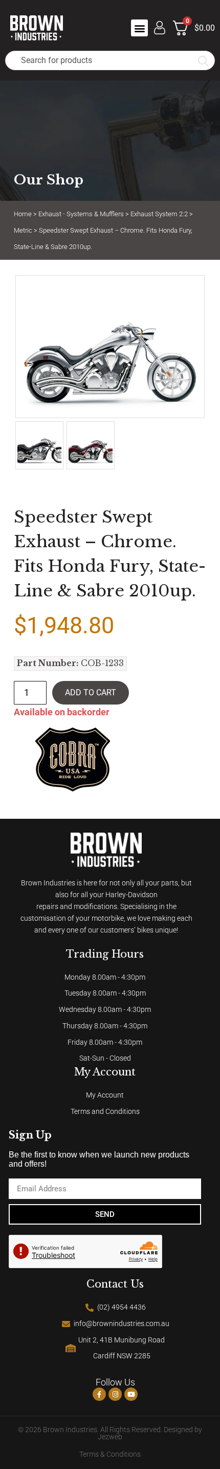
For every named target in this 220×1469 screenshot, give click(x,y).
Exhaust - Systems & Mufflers (81, 214)
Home (23, 214)
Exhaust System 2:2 (159, 214)
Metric (23, 230)
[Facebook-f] (99, 1394)
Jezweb (110, 1437)
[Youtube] (131, 1394)
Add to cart (90, 692)
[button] (139, 27)
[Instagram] (115, 1394)
